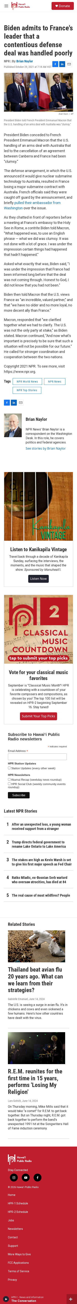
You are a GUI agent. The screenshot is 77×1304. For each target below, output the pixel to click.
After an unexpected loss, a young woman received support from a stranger (41, 826)
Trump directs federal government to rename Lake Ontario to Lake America (39, 844)
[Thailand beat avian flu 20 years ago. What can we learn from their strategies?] (36, 946)
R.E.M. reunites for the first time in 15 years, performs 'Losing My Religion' (35, 1081)
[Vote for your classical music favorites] (38, 629)
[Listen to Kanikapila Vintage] (38, 506)
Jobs (11, 1220)
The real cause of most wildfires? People (41, 895)
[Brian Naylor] (13, 425)
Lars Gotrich (14, 1100)
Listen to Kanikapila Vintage (38, 549)
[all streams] (72, 1299)
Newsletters (15, 1228)
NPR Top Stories (27, 390)
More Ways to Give (19, 1254)
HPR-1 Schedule (18, 1203)
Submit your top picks (38, 716)
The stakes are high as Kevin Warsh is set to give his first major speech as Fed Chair (42, 862)
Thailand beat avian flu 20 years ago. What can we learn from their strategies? (35, 979)
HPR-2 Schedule (18, 1211)
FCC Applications (18, 1262)
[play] (6, 1299)
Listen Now (38, 578)
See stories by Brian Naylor (46, 448)
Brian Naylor (24, 61)
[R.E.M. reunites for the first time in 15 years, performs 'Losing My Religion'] (36, 1048)
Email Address (18, 751)
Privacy (12, 1279)
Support (13, 1245)
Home (11, 1195)
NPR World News (27, 381)
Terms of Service (18, 1271)
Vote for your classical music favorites (38, 675)
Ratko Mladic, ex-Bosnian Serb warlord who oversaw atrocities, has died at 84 (39, 880)
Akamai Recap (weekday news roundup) (36, 779)
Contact (13, 1237)
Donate (64, 6)
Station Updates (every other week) (32, 768)
